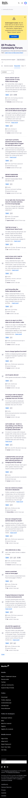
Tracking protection (18, 98)
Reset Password (6, 744)
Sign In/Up (4, 738)
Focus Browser (5, 708)
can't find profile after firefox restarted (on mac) (12, 290)
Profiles (15, 309)
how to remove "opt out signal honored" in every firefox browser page (12, 79)
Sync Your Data (5, 747)
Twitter (3, 682)
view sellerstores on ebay (13, 550)
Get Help (3, 750)
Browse (15, 384)
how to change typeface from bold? (16, 351)
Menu (22, 3)
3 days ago (16, 619)
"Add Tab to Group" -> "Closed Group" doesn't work (13, 228)
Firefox (9, 98)
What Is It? (4, 741)
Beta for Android (6, 723)
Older (3, 654)
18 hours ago (19, 102)
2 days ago (18, 450)
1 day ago (17, 282)
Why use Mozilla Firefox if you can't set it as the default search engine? (15, 109)
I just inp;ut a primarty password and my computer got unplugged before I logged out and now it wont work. (14, 142)
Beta (2, 720)
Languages (16, 216)
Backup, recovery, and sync (14, 278)
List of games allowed (11, 375)
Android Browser (6, 703)
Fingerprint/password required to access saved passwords (14, 596)
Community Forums (8, 9)
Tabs (14, 247)
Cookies (3, 793)
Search (19, 3)
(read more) (14, 122)
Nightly (3, 726)
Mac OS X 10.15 (20, 59)
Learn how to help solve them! (14, 52)
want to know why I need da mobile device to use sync (13, 257)
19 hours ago (18, 133)
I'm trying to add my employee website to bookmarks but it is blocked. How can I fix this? (14, 396)
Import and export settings (14, 189)
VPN (14, 448)
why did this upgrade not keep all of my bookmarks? (13, 627)
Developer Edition (6, 718)
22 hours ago (18, 193)
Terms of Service (6, 787)
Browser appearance (18, 364)
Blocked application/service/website (16, 413)
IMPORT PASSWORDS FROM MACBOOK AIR (11, 175)
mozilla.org (4, 784)
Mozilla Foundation (14, 772)
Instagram (7, 767)
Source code (5, 679)
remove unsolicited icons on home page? (11, 572)
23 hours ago (21, 220)
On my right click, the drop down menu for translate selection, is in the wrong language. (15, 202)
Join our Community (7, 685)
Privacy (3, 790)
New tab (15, 584)
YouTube (4, 767)
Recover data (16, 508)
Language (3, 759)
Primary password (18, 163)
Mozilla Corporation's (10, 771)
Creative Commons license (11, 779)
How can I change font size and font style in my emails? (13, 520)
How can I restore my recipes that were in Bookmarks (13, 488)
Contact (3, 795)
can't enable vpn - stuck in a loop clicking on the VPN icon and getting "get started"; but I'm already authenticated (14, 426)
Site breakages (17, 560)
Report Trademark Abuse (8, 676)
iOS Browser (5, 705)
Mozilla (5, 666)
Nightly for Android (7, 729)
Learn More (14, 36)
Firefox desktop (6, 700)
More (22, 66)
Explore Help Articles (7, 688)
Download (4, 697)
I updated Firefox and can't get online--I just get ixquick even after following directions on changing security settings (14, 459)
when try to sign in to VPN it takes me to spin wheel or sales (14, 321)
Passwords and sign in (19, 340)
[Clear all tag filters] (2, 62)
